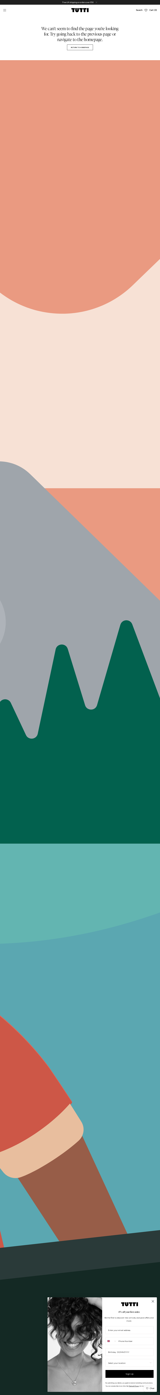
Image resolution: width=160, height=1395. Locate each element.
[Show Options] (150, 1363)
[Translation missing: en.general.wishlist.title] (146, 10)
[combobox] (111, 1341)
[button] (4, 10)
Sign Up (130, 1374)
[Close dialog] (153, 1301)
